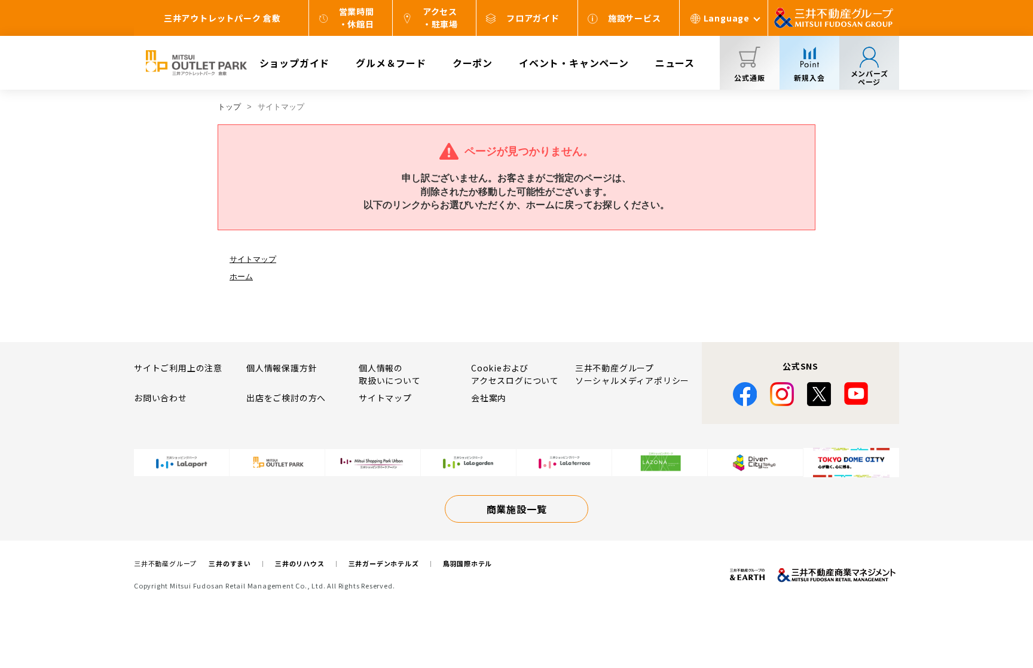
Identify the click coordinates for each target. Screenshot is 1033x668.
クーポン (473, 63)
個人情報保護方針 (281, 368)
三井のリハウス (300, 563)
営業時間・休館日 (356, 17)
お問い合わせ (160, 398)
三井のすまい (230, 563)
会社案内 (488, 398)
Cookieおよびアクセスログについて (515, 374)
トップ (229, 106)
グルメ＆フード (391, 63)
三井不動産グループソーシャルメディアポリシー (632, 374)
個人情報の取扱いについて (390, 374)
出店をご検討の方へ (286, 398)
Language (727, 18)
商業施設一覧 (517, 509)
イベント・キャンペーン (574, 63)
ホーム (241, 276)
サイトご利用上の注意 (178, 368)
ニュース (675, 63)
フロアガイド (533, 18)
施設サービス (634, 18)
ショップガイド (294, 63)
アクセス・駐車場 (440, 17)
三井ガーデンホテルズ (384, 563)
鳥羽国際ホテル (468, 563)
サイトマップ (253, 259)
